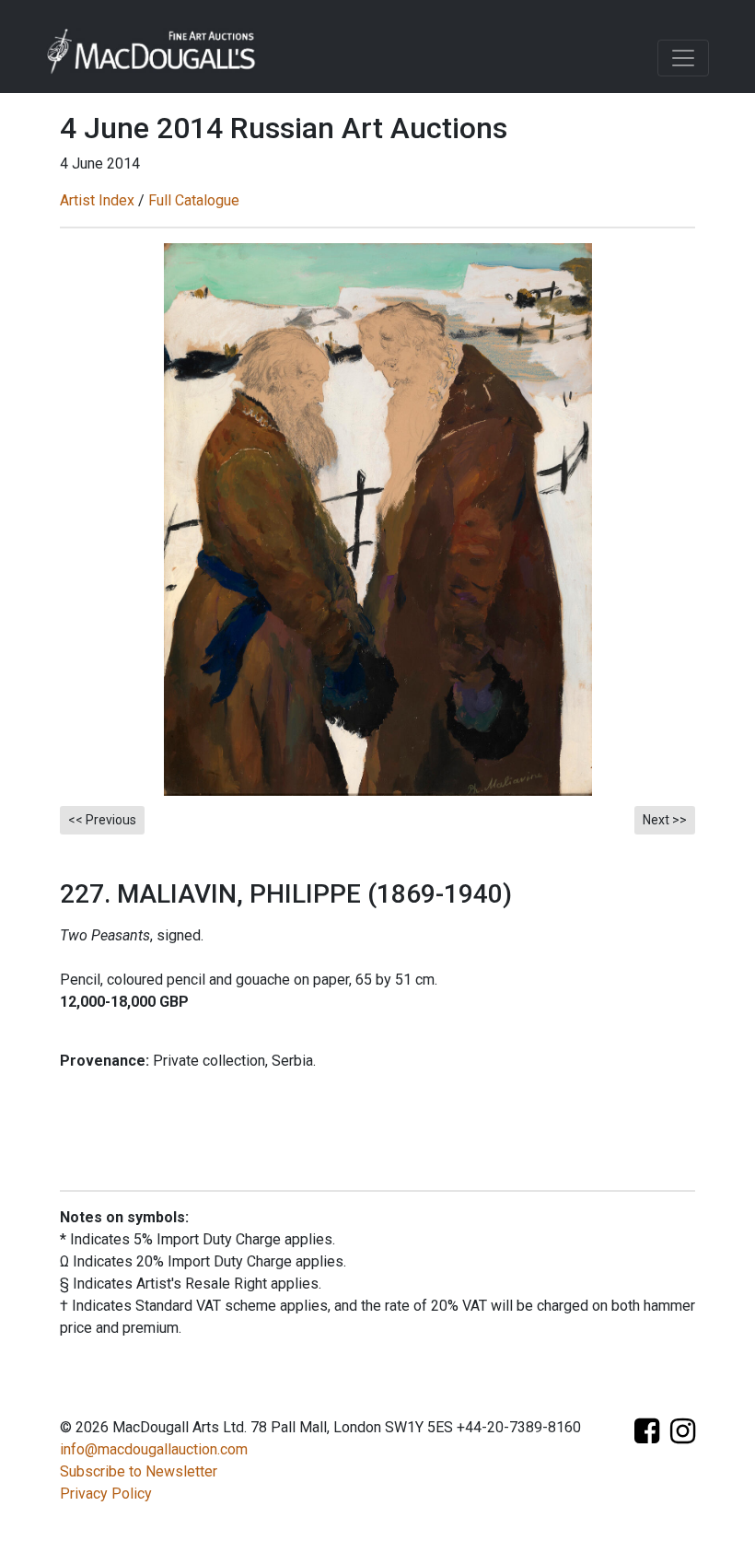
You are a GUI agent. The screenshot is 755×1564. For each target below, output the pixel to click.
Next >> (665, 819)
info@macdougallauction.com (154, 1449)
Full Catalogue (193, 200)
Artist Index (97, 200)
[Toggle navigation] (683, 58)
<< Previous (102, 819)
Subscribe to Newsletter (138, 1471)
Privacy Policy (106, 1493)
